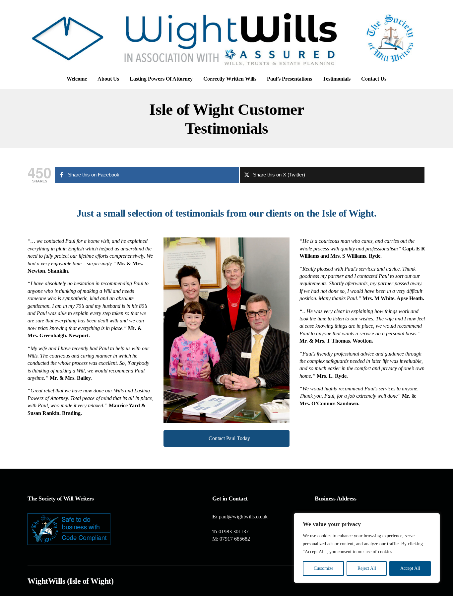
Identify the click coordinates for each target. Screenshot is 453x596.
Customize (323, 568)
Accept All (410, 568)
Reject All (366, 568)
